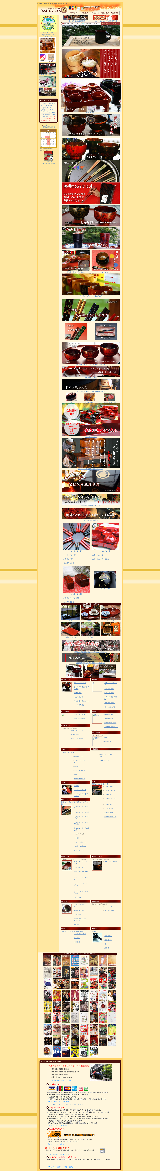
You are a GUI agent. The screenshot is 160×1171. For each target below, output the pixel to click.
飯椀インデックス (77, 730)
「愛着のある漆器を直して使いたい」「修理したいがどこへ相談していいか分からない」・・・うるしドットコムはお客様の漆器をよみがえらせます (48, 110)
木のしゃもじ (78, 897)
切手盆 (76, 774)
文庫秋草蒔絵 (108, 813)
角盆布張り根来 (70, 637)
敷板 (70, 620)
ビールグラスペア (90, 637)
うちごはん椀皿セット (81, 701)
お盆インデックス (68, 752)
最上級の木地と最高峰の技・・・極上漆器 (90, 663)
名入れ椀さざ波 (109, 707)
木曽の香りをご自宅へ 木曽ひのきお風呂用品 (90, 391)
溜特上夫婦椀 (109, 693)
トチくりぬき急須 (80, 910)
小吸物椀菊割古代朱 (111, 727)
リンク (45, 125)
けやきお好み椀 (79, 718)
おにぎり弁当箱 (68, 602)
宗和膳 (76, 786)
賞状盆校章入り (79, 770)
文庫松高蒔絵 (108, 786)
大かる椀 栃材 (79, 714)
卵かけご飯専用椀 (77, 738)
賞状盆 (76, 766)
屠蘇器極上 (108, 936)
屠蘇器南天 (108, 940)
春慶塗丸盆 (90, 620)
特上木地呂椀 (78, 697)
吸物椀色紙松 (108, 714)
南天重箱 (77, 938)
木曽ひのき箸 (68, 559)
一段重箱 (77, 942)
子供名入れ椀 (105, 588)
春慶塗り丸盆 (78, 756)
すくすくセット (105, 272)
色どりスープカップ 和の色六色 (90, 296)
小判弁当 (71, 402)
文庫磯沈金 (108, 794)
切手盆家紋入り (79, 779)
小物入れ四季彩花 (80, 846)
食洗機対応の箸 (68, 563)
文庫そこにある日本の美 (100, 784)
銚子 (106, 944)
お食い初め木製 (97, 555)
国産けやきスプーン (81, 867)
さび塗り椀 (78, 693)
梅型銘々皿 (107, 741)
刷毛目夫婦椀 (109, 689)
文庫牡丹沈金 (108, 808)
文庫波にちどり (109, 790)
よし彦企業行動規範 (48, 163)
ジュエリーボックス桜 (81, 812)
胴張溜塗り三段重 (80, 934)
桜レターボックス (80, 842)
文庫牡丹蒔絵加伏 (110, 817)
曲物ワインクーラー (107, 760)
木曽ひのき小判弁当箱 (71, 598)
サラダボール (109, 910)
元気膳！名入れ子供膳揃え (76, 272)
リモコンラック (79, 850)
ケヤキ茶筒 (78, 914)
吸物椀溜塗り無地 (110, 723)
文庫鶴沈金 (108, 804)
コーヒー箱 (108, 906)
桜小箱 (76, 838)
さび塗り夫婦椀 (109, 703)
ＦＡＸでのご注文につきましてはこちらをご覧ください (67, 1104)
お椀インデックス (80, 683)
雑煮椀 (106, 948)
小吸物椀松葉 (108, 718)
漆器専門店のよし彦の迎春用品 (72, 931)
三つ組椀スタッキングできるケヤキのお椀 (90, 364)
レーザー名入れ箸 (69, 555)
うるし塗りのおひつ (111, 861)
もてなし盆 (111, 620)
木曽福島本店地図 (49, 127)
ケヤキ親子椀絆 (79, 705)
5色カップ (77, 924)
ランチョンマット (80, 790)
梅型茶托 (107, 737)
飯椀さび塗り (75, 734)
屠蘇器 (94, 931)
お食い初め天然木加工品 (100, 559)
